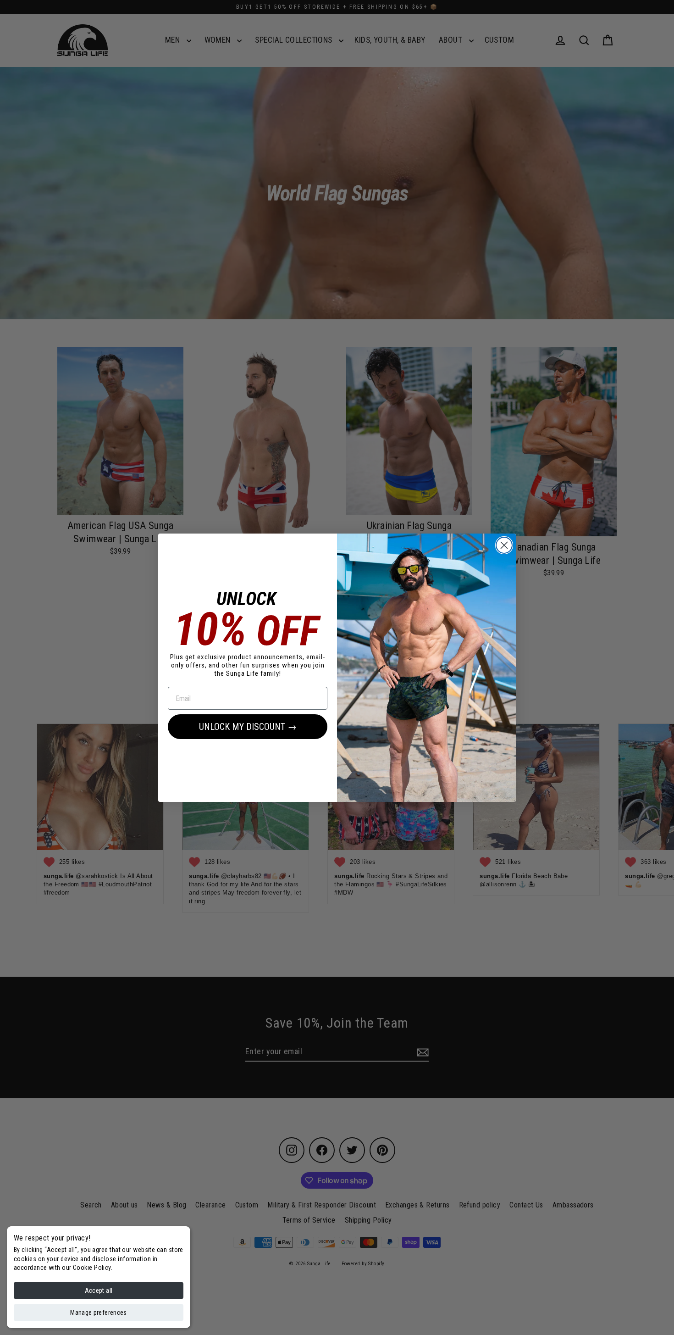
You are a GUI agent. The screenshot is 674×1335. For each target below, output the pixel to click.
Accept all (99, 1290)
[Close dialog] (504, 545)
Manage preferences (98, 1312)
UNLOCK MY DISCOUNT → (248, 726)
